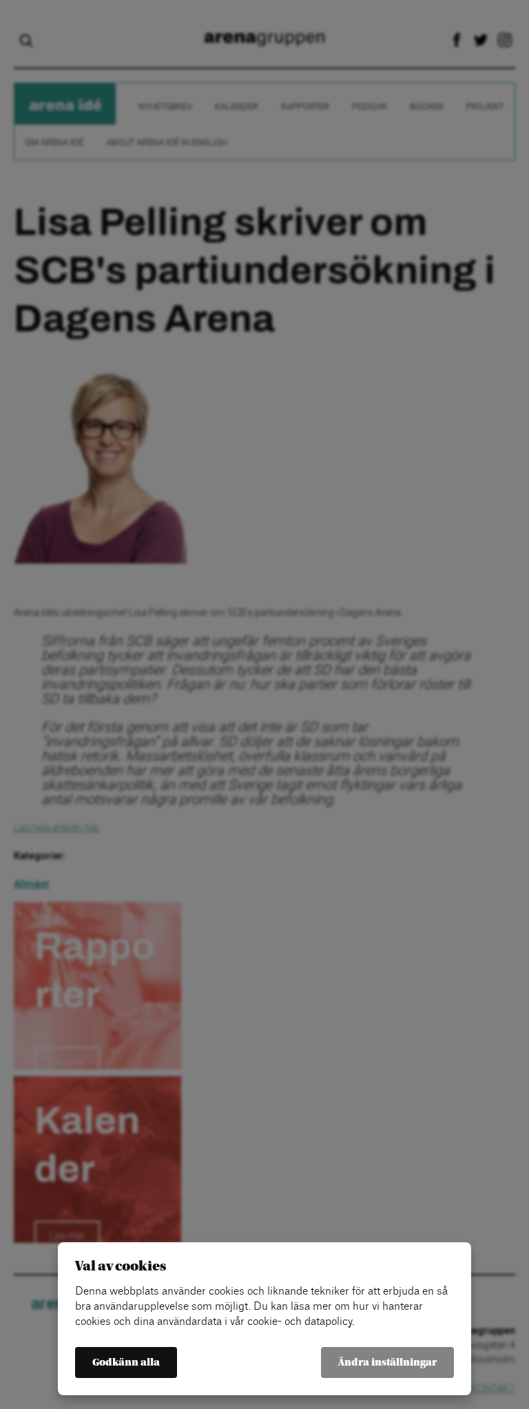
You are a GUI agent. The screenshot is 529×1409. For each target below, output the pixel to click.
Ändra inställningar (387, 1362)
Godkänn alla (126, 1362)
